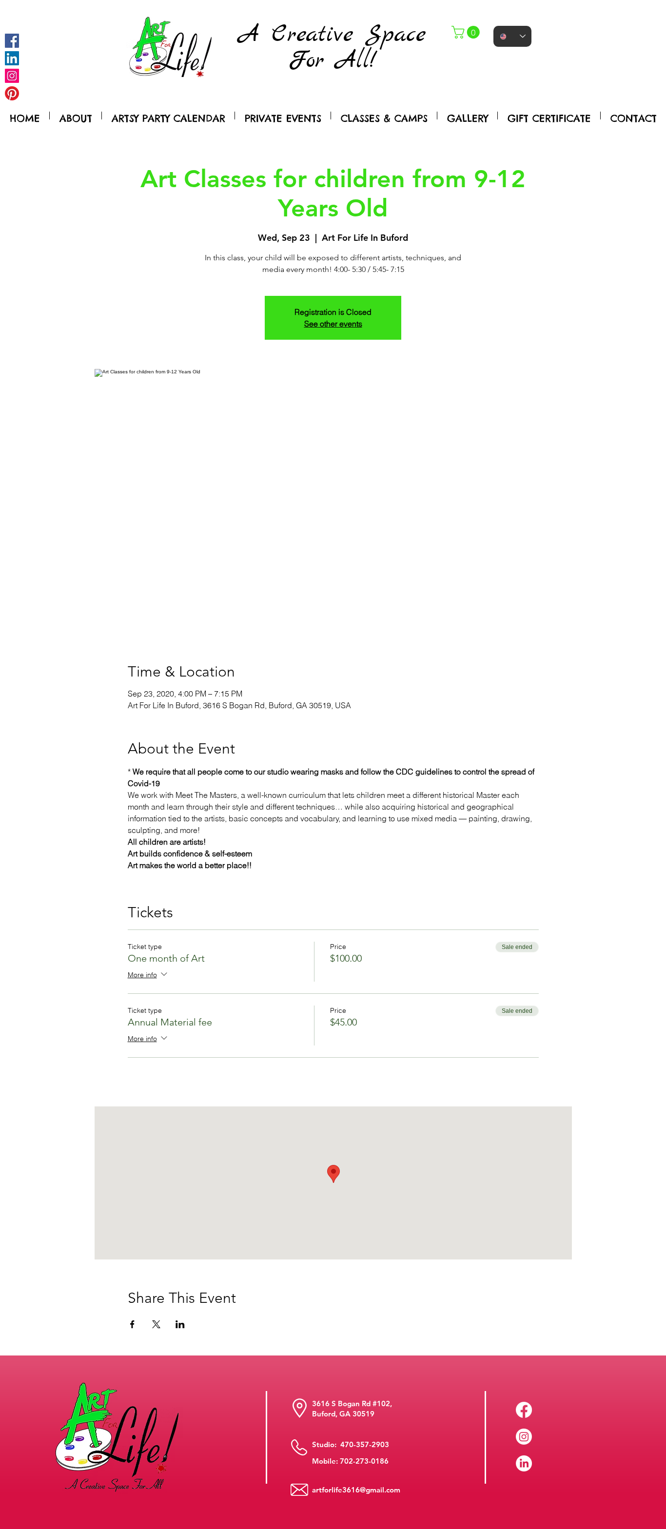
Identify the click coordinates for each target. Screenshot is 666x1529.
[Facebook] (12, 41)
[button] (467, 32)
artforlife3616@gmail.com (356, 1489)
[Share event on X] (156, 1324)
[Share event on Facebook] (132, 1324)
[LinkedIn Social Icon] (12, 58)
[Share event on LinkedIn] (180, 1324)
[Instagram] (12, 76)
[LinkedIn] (524, 1463)
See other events (333, 324)
